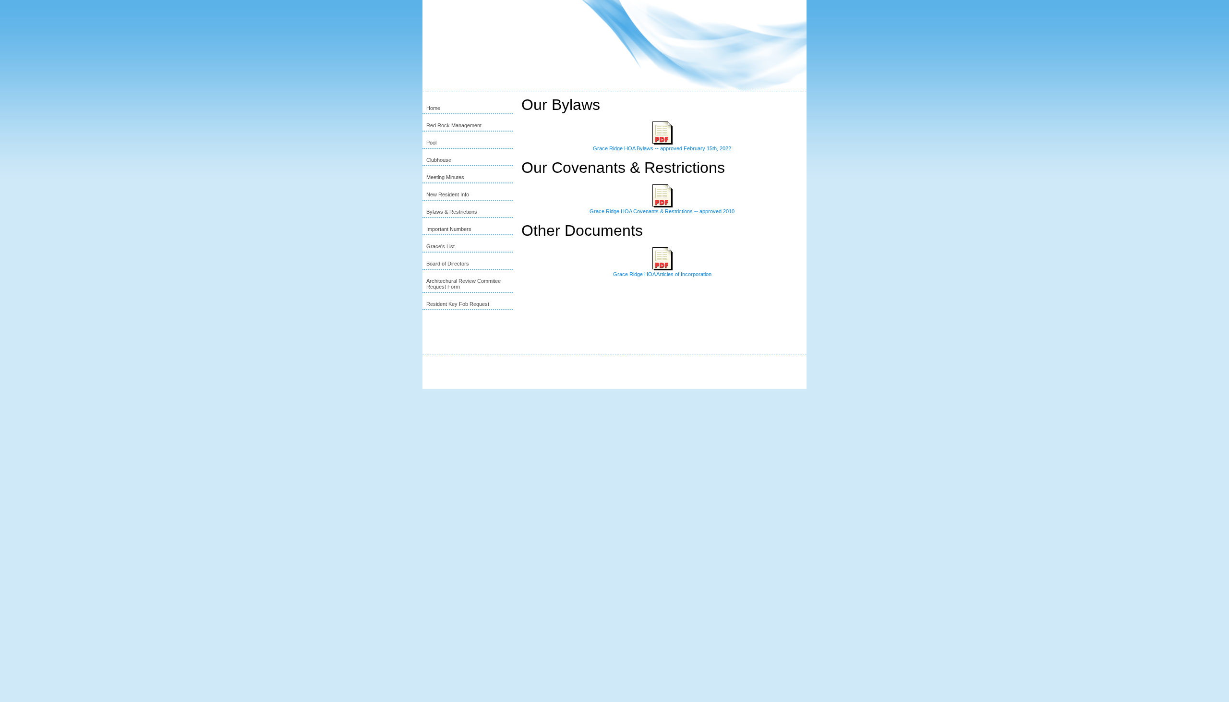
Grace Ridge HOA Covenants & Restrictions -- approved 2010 (662, 211)
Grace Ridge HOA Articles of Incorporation (662, 274)
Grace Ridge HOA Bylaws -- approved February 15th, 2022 (662, 148)
